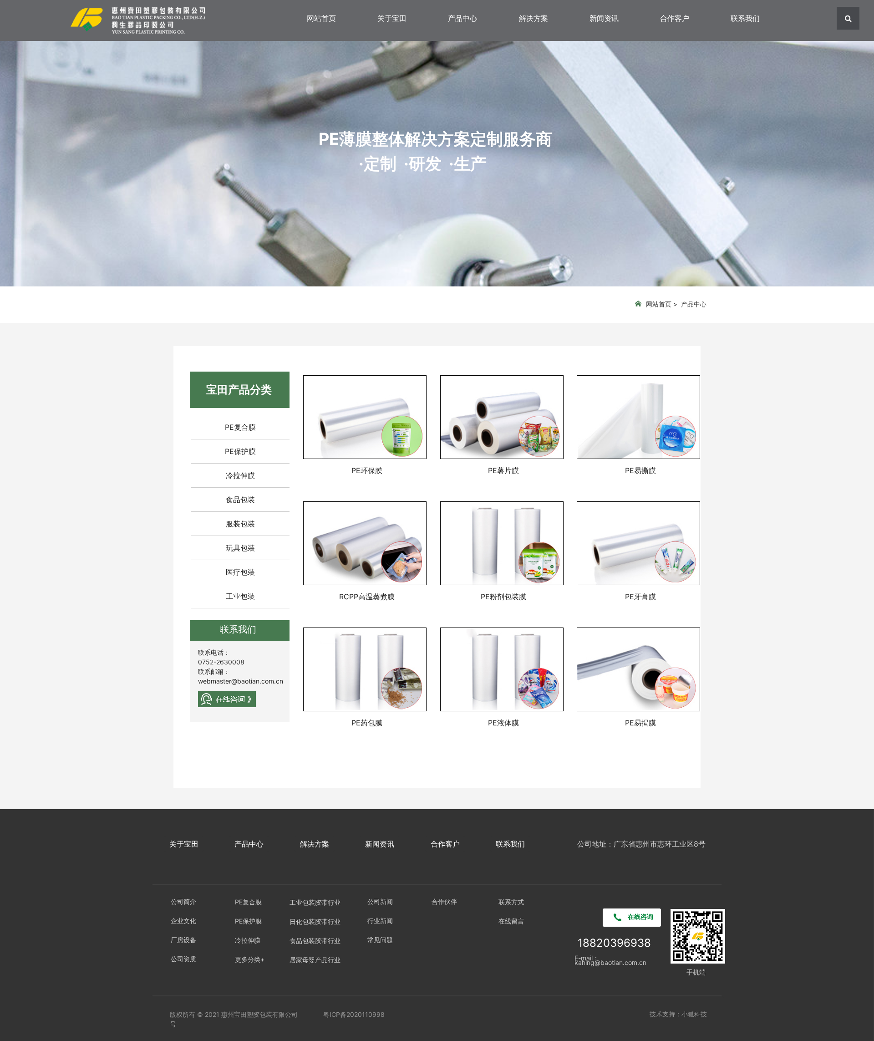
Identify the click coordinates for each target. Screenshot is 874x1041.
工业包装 (240, 596)
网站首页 (321, 18)
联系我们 (745, 18)
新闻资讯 (604, 18)
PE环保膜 (366, 470)
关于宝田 (392, 18)
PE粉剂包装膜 (503, 596)
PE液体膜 (503, 722)
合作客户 (674, 18)
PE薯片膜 (503, 470)
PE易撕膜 (640, 470)
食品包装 (240, 499)
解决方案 (533, 18)
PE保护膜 (240, 451)
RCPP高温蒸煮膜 (367, 596)
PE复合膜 (240, 427)
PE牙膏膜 (640, 596)
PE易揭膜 (640, 722)
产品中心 (462, 18)
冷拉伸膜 (240, 475)
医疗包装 (240, 572)
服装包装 (240, 523)
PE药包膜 (366, 722)
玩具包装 (240, 547)
